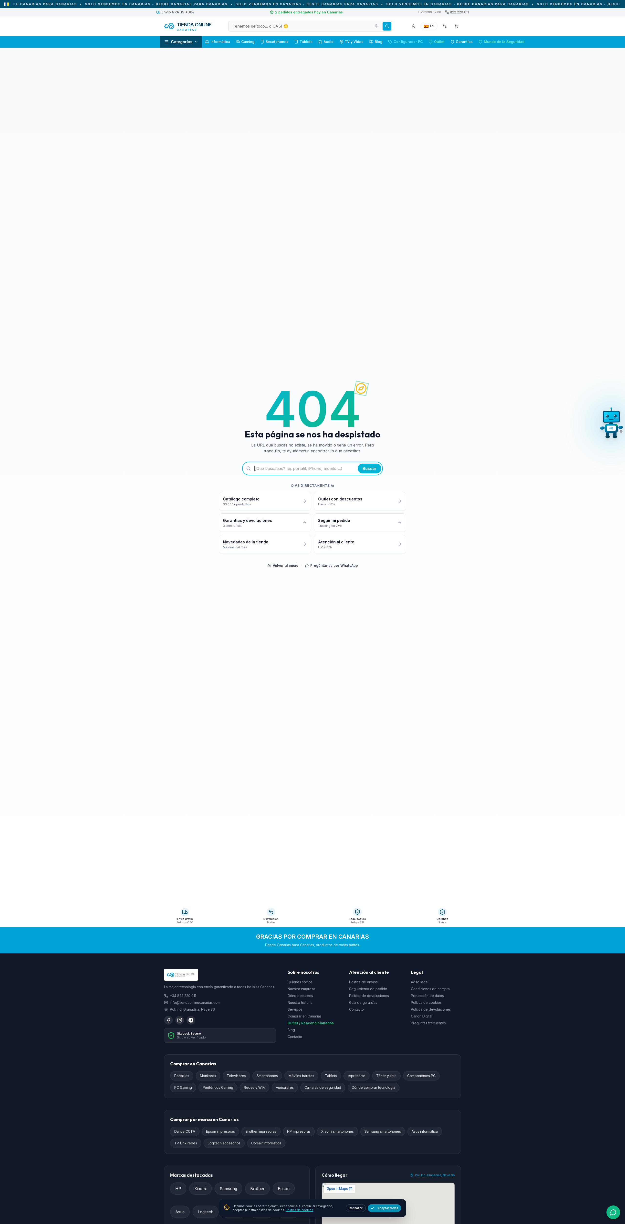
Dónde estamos (300, 996)
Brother (257, 1188)
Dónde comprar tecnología (373, 1087)
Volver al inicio (285, 565)
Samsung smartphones (383, 1131)
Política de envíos (363, 982)
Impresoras (356, 1076)
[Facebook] (168, 1020)
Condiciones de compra (430, 989)
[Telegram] (191, 1020)
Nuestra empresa (301, 989)
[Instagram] (179, 1020)
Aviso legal (419, 982)
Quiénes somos (300, 982)
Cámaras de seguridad (322, 1087)
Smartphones (267, 1076)
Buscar (369, 468)
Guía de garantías (363, 1002)
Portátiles (181, 1076)
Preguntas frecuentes (428, 1023)
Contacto (295, 1037)
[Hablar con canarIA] (611, 423)
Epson (284, 1188)
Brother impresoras (261, 1131)
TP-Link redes (185, 1143)
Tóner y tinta (386, 1076)
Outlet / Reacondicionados (311, 1023)
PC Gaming (183, 1087)
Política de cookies (426, 1002)
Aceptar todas (387, 1208)
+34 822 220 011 (183, 996)
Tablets (331, 1076)
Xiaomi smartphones (337, 1131)
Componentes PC (421, 1076)
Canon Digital (421, 1016)
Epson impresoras (220, 1131)
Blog (291, 1030)
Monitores (208, 1076)
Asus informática (425, 1131)
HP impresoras (299, 1131)
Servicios (295, 1009)
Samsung (228, 1188)
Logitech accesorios (224, 1143)
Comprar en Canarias (305, 1016)
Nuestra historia (300, 1002)
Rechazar (356, 1208)
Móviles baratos (301, 1076)
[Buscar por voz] (376, 26)
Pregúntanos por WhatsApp (334, 565)
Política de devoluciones (369, 996)
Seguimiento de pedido (368, 989)
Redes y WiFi (254, 1087)
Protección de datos (427, 996)
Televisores (236, 1076)
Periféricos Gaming (218, 1087)
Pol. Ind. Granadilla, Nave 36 (435, 1175)
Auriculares (285, 1087)
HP (178, 1188)
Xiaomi (200, 1188)
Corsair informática (266, 1143)
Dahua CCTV (184, 1131)
